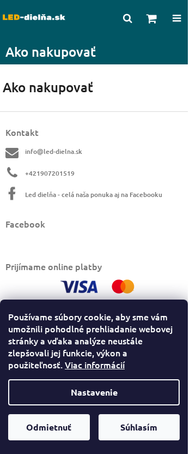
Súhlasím (138, 427)
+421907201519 (50, 173)
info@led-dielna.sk (53, 151)
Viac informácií (95, 365)
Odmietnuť (48, 427)
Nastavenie (94, 392)
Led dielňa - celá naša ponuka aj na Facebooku (93, 194)
